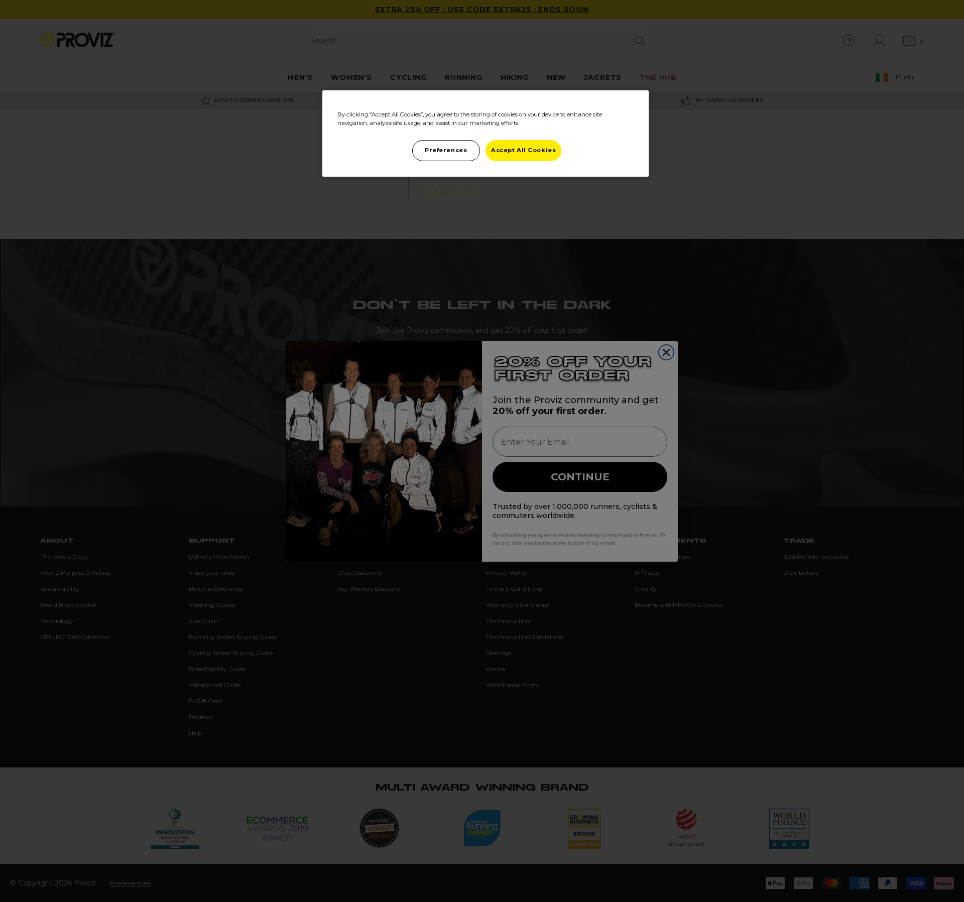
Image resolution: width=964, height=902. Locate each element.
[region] (485, 133)
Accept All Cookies (523, 150)
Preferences (446, 150)
